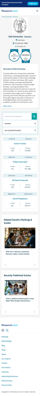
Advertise (5, 372)
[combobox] (20, 123)
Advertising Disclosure (10, 376)
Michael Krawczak (20, 180)
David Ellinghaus (20, 198)
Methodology (6, 341)
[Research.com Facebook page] (3, 330)
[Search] (34, 116)
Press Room (6, 368)
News (4, 350)
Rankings (5, 337)
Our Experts (6, 359)
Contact (4, 363)
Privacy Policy (7, 385)
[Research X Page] (7, 330)
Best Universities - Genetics (10, 17)
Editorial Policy (7, 381)
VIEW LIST (32, 4)
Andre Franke (20, 143)
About (4, 354)
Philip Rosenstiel (20, 162)
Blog (3, 345)
